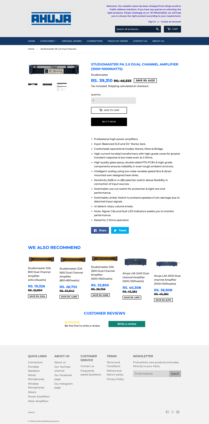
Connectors (95, 41)
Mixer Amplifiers (38, 401)
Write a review (126, 324)
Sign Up (175, 374)
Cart (175, 29)
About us (158, 41)
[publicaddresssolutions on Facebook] (167, 412)
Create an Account (171, 21)
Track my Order (118, 41)
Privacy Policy (115, 379)
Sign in (152, 21)
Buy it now (109, 121)
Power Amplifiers (39, 396)
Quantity (96, 94)
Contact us (140, 41)
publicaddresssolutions (47, 421)
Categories (47, 41)
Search (31, 412)
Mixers (32, 392)
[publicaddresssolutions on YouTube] (177, 412)
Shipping (113, 86)
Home (31, 41)
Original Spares (72, 41)
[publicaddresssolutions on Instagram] (172, 412)
